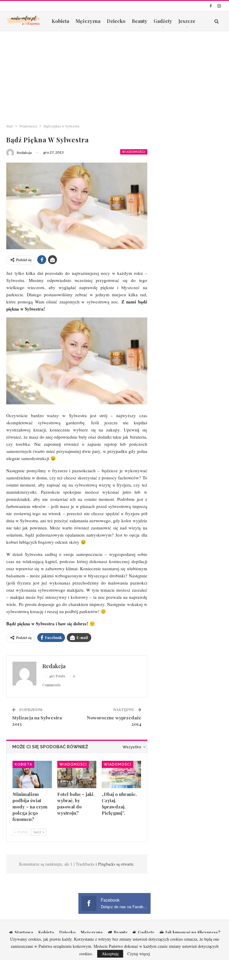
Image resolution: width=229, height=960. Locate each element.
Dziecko (116, 21)
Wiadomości (134, 151)
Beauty (139, 21)
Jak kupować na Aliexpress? (192, 932)
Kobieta (60, 21)
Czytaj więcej (138, 954)
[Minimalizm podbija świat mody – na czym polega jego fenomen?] (32, 774)
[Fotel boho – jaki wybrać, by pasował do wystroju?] (77, 774)
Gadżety (163, 21)
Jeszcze (186, 21)
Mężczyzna (87, 21)
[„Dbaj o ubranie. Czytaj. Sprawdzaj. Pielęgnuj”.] (121, 774)
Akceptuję (110, 953)
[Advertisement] (114, 76)
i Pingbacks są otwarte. (115, 864)
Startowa (24, 932)
